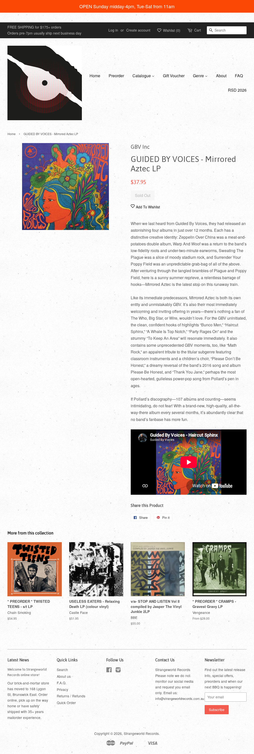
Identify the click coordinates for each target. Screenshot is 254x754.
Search (62, 669)
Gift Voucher (174, 75)
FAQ (239, 75)
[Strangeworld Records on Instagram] (118, 670)
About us (64, 676)
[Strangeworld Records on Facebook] (109, 670)
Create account (138, 30)
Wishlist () (171, 30)
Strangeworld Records (141, 733)
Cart (197, 30)
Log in (113, 30)
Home (95, 75)
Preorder (116, 75)
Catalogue (142, 75)
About (221, 75)
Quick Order (66, 702)
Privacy (62, 689)
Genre (199, 75)
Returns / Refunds (71, 695)
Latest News (18, 660)
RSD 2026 (237, 90)
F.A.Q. (61, 682)
